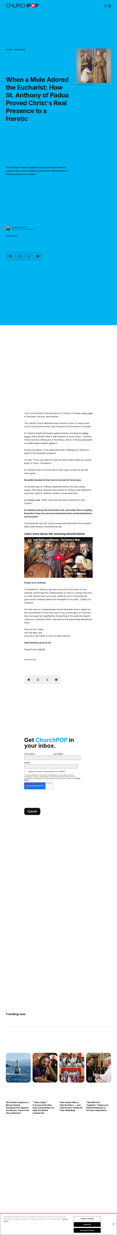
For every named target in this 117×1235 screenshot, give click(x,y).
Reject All (87, 1224)
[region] (58, 1224)
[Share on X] (28, 256)
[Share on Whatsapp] (19, 256)
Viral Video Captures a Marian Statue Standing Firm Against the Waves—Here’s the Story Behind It (17, 1107)
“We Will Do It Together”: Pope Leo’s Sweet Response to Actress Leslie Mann (97, 1106)
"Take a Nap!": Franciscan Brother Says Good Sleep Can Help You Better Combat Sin (43, 1107)
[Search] (105, 6)
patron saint (87, 413)
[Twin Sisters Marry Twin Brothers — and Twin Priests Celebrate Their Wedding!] (71, 1068)
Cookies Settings (87, 1218)
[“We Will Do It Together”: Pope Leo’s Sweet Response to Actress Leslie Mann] (98, 1068)
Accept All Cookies (87, 1230)
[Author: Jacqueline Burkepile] (8, 228)
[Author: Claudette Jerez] (9, 1079)
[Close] (113, 1223)
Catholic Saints (19, 50)
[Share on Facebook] (10, 256)
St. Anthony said (32, 500)
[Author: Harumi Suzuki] (63, 1079)
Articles (9, 50)
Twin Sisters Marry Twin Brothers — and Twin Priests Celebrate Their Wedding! (70, 1106)
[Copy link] (37, 256)
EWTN (42, 649)
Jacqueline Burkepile (19, 227)
